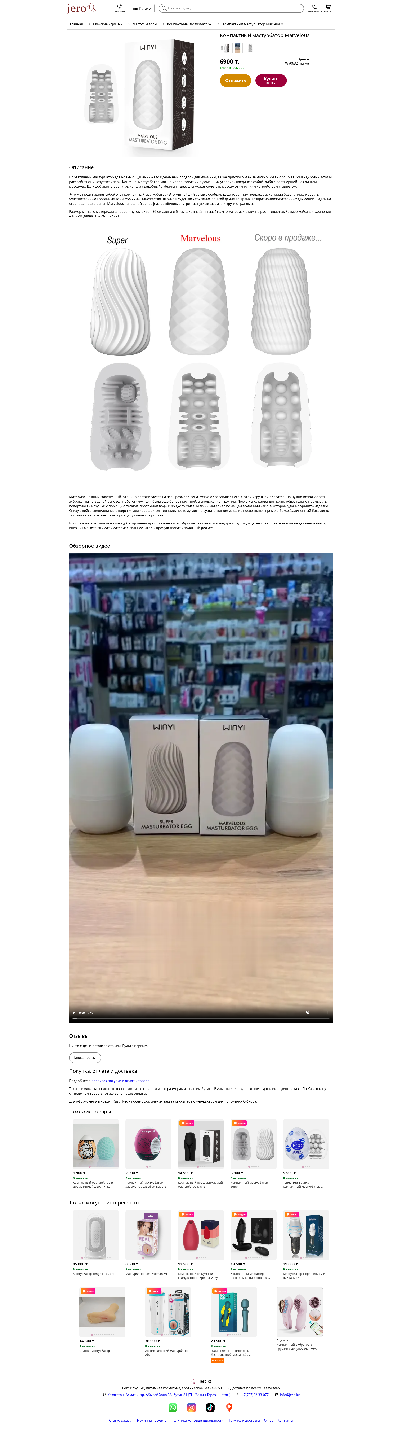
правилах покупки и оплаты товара (120, 1080)
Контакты (285, 1420)
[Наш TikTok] (210, 1407)
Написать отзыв (85, 1057)
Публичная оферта (151, 1420)
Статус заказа (120, 1420)
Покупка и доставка (244, 1420)
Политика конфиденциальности (197, 1420)
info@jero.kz (290, 1394)
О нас (268, 1420)
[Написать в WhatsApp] (173, 1407)
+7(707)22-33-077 (255, 1394)
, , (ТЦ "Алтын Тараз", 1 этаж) (169, 1394)
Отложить (235, 80)
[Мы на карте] (229, 1407)
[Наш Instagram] (191, 1407)
